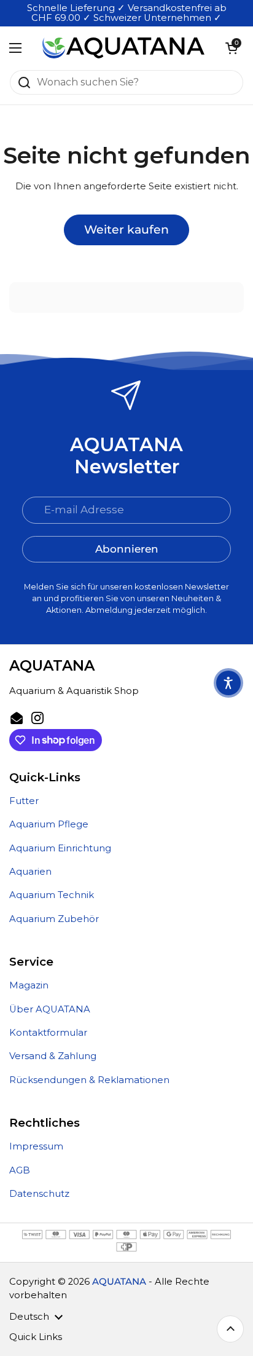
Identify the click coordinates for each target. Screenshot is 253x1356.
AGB (19, 1170)
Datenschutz (39, 1193)
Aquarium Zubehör (54, 918)
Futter (24, 800)
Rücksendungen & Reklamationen (89, 1080)
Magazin (29, 985)
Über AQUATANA (49, 1009)
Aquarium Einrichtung (60, 848)
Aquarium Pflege (48, 824)
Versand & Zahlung (52, 1056)
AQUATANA (119, 1281)
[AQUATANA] (123, 48)
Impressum (36, 1146)
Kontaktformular (48, 1032)
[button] (231, 48)
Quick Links (35, 1336)
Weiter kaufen (126, 229)
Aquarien (30, 871)
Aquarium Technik (51, 895)
